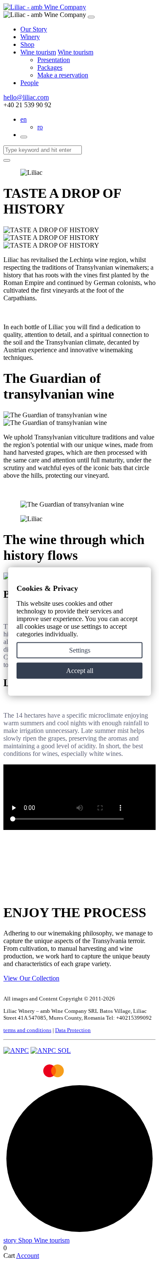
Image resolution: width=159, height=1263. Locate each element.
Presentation (53, 59)
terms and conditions (27, 1030)
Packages (49, 67)
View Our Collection (31, 978)
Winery (30, 36)
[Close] (91, 17)
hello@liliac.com (26, 97)
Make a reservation (62, 75)
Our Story (33, 29)
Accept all (79, 670)
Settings (79, 650)
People (29, 82)
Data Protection (73, 1030)
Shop (27, 44)
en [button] (23, 119)
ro (40, 127)
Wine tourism (38, 52)
